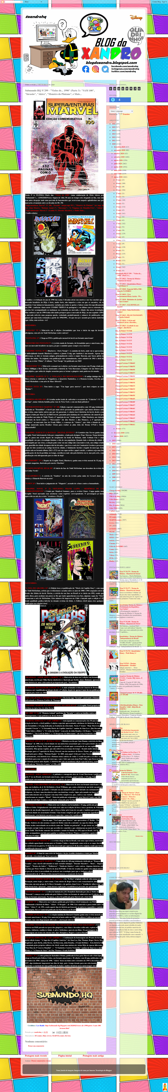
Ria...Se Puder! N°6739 (123, 334)
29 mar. (119, 186)
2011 (114, 467)
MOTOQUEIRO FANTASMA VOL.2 (128, 818)
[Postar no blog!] (60, 1032)
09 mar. (119, 250)
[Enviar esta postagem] (53, 1032)
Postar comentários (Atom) (41, 1061)
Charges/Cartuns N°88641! (125, 424)
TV (110, 526)
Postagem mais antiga (93, 1055)
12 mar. (119, 240)
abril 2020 (118, 173)
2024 (114, 130)
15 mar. (119, 230)
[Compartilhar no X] (62, 1032)
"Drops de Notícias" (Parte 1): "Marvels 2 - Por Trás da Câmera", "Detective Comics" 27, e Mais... (130, 795)
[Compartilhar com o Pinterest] (67, 1032)
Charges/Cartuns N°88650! (125, 395)
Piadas (111, 561)
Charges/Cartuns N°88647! (125, 405)
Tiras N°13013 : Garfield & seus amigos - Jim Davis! (126, 326)
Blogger (109, 1070)
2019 (114, 440)
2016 (114, 450)
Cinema (112, 543)
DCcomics (38, 1036)
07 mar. (119, 257)
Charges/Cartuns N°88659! (125, 366)
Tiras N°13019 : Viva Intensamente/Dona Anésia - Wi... (128, 295)
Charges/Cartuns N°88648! (125, 402)
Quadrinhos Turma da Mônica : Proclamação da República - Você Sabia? (131, 607)
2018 (114, 443)
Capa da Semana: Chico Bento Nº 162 (129, 773)
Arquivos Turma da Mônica (122, 770)
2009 (114, 474)
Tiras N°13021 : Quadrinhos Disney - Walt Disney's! (128, 285)
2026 (114, 124)
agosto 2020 (118, 160)
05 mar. (119, 264)
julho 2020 (118, 163)
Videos (111, 555)
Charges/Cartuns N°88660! (125, 363)
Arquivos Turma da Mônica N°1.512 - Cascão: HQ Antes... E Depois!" (130, 678)
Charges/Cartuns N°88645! (125, 411)
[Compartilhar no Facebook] (64, 1032)
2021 (114, 140)
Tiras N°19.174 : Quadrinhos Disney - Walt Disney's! (129, 652)
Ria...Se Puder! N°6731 (123, 360)
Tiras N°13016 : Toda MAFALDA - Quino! (128, 311)
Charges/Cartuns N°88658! (125, 369)
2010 (114, 470)
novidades (113, 528)
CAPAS (112, 511)
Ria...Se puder (114, 505)
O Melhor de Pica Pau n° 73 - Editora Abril (130, 753)
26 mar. (119, 197)
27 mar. (119, 193)
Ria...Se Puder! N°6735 (123, 347)
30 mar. (119, 183)
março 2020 (118, 177)
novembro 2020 (119, 150)
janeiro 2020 (118, 436)
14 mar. (119, 233)
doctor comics (117, 815)
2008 (114, 477)
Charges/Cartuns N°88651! (125, 392)
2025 (114, 127)
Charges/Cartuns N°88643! (125, 418)
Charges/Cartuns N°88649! (125, 399)
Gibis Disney (114, 499)
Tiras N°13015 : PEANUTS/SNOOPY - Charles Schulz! (129, 316)
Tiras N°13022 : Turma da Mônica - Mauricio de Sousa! (128, 279)
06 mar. (119, 260)
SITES (111, 537)
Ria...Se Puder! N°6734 (123, 350)
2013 (114, 460)
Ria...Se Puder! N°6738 (123, 337)
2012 (114, 464)
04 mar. (119, 267)
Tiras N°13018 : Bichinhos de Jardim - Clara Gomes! (128, 300)
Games (111, 549)
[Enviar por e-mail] (57, 1032)
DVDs (111, 558)
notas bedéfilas (117, 728)
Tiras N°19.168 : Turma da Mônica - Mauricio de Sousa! (129, 622)
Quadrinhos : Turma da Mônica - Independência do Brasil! (131, 637)
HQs (44, 1036)
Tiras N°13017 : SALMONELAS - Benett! (127, 306)
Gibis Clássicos (117, 750)
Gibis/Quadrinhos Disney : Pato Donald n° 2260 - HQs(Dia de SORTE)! (131, 707)
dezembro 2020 (119, 147)
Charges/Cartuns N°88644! (125, 415)
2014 (114, 457)
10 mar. (119, 247)
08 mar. (119, 253)
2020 (114, 144)
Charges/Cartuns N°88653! (125, 386)
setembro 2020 (119, 157)
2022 (114, 137)
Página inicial (65, 1055)
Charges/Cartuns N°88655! (125, 379)
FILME (112, 531)
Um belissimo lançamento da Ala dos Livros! (130, 731)
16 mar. (119, 227)
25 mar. (119, 200)
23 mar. (119, 207)
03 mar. (119, 270)
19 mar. (119, 217)
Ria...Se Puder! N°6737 (123, 340)
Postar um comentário (36, 1046)
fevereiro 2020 (119, 433)
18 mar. (119, 220)
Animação (113, 514)
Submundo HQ (117, 790)
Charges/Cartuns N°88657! (125, 373)
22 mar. (119, 210)
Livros (49, 1036)
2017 (114, 447)
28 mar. (119, 190)
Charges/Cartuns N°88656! (125, 376)
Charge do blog (115, 490)
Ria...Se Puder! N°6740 (123, 331)
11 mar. (119, 243)
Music (111, 534)
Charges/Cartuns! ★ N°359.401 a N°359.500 (130, 694)
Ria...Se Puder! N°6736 (123, 344)
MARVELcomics (58, 1036)
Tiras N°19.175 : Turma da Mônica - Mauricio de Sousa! (129, 572)
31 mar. (119, 180)
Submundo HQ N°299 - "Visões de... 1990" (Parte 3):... (128, 274)
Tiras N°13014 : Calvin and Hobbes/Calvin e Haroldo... (126, 321)
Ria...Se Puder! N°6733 (123, 353)
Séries (111, 552)
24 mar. (119, 203)
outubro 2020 (119, 153)
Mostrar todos (139, 836)
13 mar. (119, 237)
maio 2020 (118, 170)
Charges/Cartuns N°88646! (125, 408)
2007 (114, 480)
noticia (111, 540)
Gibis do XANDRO (116, 546)
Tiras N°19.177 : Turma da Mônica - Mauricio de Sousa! (129, 589)
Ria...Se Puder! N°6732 (123, 357)
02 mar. (119, 428)
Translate (126, 114)
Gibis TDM (113, 508)
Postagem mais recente (36, 1055)
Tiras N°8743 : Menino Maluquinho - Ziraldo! (127, 664)
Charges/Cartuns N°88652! (125, 389)
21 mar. (119, 213)
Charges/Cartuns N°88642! (125, 421)
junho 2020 (118, 167)
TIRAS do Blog (114, 496)
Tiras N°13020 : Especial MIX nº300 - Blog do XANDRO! (128, 290)
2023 (114, 134)
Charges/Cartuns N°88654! (125, 382)
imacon (92, 1070)
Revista (68, 1036)
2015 (114, 454)
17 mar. (119, 223)
